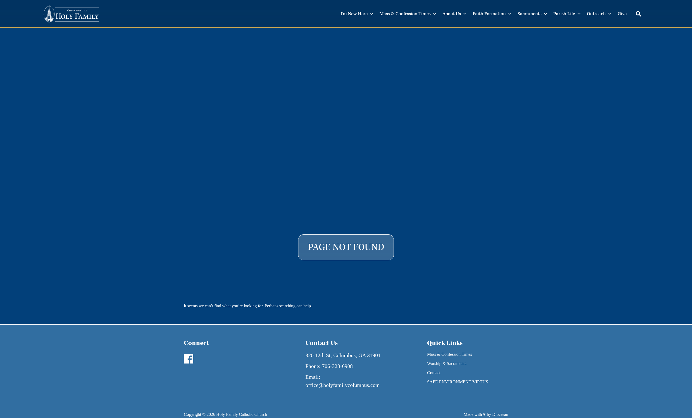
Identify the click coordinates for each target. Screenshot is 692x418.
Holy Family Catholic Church (241, 414)
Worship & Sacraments (446, 363)
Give (622, 14)
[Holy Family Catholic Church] (71, 14)
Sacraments (529, 14)
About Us (452, 14)
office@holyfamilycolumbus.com (342, 385)
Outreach (596, 14)
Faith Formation (489, 14)
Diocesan (500, 414)
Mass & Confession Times (405, 14)
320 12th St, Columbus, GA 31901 (343, 355)
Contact (433, 372)
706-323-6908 (337, 366)
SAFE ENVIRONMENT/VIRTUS (457, 382)
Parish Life (564, 14)
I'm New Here (354, 14)
